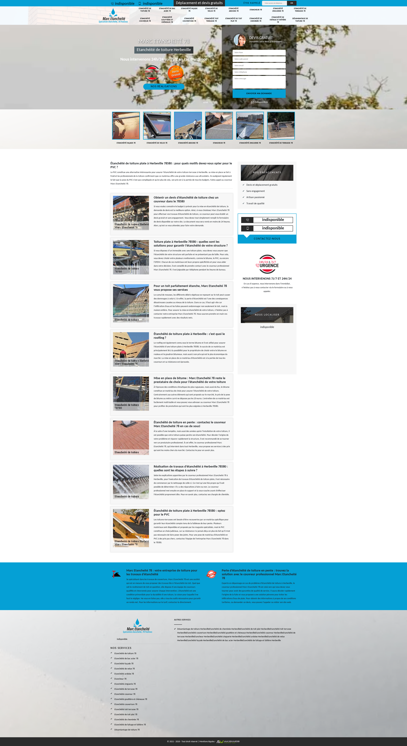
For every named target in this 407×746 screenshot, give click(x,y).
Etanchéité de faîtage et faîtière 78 (278, 19)
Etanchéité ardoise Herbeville (254, 637)
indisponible (125, 4)
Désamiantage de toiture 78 (300, 20)
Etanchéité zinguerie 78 (277, 10)
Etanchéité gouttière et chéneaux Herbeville (235, 633)
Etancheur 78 (256, 10)
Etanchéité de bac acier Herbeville (227, 640)
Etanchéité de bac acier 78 (167, 10)
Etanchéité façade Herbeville (199, 640)
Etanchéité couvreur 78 (145, 20)
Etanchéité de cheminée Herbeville (224, 629)
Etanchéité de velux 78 (211, 10)
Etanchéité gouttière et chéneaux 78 (167, 19)
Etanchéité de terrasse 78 (300, 10)
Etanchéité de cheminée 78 (256, 20)
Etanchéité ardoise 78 (233, 10)
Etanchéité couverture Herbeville (201, 633)
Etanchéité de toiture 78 (145, 10)
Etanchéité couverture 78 (189, 20)
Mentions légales (206, 741)
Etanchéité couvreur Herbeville (269, 633)
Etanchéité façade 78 (189, 10)
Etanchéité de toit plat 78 (233, 20)
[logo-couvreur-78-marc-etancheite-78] (113, 15)
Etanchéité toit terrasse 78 (211, 20)
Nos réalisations (164, 86)
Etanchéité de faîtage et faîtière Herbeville (262, 640)
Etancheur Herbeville (203, 637)
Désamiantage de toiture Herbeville (193, 629)
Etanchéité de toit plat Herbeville (255, 629)
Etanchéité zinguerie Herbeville (227, 637)
